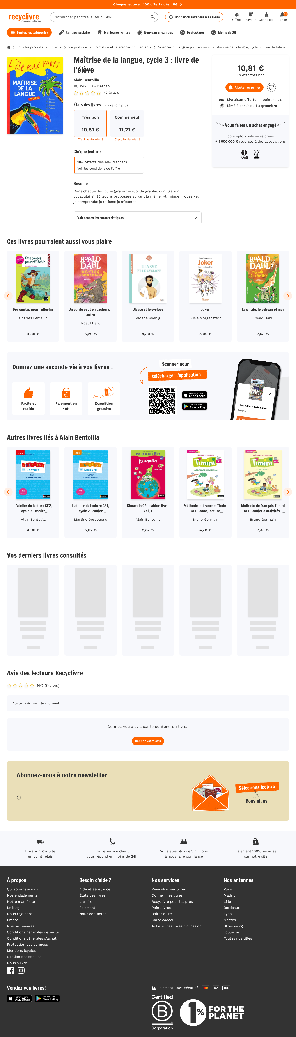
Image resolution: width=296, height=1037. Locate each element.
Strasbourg (233, 926)
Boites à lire (162, 914)
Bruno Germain (205, 519)
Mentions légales (21, 951)
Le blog (13, 908)
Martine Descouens (90, 519)
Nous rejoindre (19, 914)
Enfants (56, 47)
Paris (228, 889)
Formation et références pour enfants (122, 47)
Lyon (228, 914)
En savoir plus (116, 105)
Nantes (230, 920)
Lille (227, 901)
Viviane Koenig (148, 318)
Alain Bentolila (86, 80)
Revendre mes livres (169, 889)
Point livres (161, 908)
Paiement (87, 908)
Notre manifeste (21, 901)
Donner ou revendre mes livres (197, 17)
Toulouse (231, 932)
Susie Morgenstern (206, 318)
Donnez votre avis (148, 741)
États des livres (92, 895)
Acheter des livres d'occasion (177, 926)
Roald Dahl (90, 323)
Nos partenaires (20, 926)
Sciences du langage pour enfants (184, 47)
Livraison (87, 901)
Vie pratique (77, 47)
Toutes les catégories (32, 32)
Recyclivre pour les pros (172, 901)
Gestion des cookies (24, 957)
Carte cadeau (163, 920)
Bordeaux (232, 908)
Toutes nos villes (238, 938)
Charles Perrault (33, 318)
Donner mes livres (167, 895)
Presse (12, 920)
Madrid (230, 895)
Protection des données (27, 944)
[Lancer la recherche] (152, 17)
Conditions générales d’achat (32, 938)
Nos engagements (22, 895)
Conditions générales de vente (33, 932)
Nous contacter (92, 914)
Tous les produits (30, 47)
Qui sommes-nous (22, 889)
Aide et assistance (94, 889)
